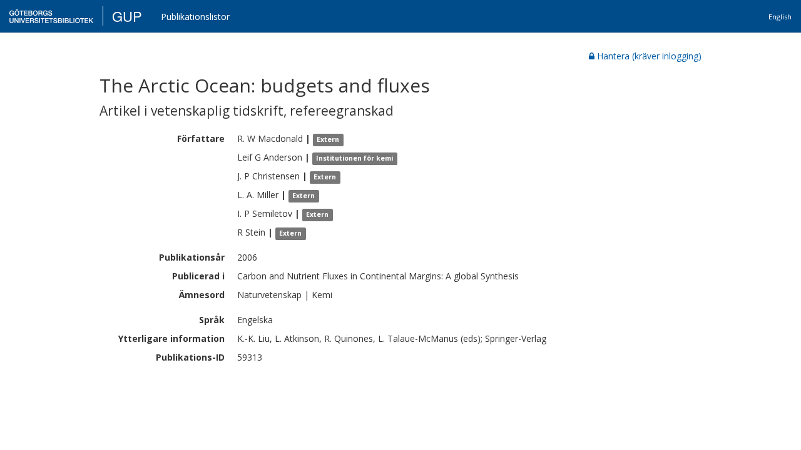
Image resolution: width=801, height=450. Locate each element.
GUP (127, 16)
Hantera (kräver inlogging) (649, 56)
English (780, 16)
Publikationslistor (195, 16)
